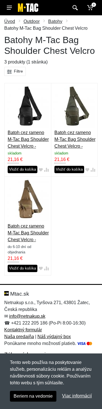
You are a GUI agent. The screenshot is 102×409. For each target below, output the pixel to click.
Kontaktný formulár (23, 329)
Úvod (9, 21)
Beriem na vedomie (33, 396)
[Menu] (9, 8)
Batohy (55, 21)
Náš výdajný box (54, 336)
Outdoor (32, 21)
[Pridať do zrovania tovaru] (46, 169)
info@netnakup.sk (27, 316)
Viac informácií (77, 395)
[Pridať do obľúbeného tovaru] (41, 169)
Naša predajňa (19, 336)
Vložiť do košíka (22, 169)
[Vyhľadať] (74, 8)
